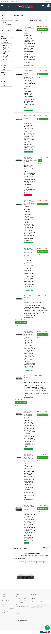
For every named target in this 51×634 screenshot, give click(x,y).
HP (24, 163)
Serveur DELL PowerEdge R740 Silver (29, 506)
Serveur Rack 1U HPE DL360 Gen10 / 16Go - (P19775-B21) (29, 333)
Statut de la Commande (7, 606)
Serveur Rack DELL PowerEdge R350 (29, 116)
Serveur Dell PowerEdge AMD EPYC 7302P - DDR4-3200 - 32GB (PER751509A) (29, 457)
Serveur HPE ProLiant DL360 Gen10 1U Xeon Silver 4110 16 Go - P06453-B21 (29, 251)
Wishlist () (48, 1)
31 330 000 (20, 602)
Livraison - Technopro (15, 1)
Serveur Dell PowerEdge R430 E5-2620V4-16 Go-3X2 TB (29, 202)
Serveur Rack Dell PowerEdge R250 (29, 71)
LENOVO (26, 33)
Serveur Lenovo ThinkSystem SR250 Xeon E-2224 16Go (29, 28)
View (40, 160)
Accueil (3, 594)
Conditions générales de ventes (7, 611)
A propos (4, 596)
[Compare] (40, 32)
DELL (25, 75)
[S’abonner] (48, 601)
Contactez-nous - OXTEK (5, 1)
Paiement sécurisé (6, 602)
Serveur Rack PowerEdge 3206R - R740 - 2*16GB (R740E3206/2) (29, 413)
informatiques (41, 555)
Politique (4, 604)
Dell (19, 557)
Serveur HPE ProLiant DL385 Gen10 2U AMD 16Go (30, 159)
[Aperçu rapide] (41, 32)
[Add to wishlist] (38, 32)
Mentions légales (6, 600)
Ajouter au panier (43, 29)
